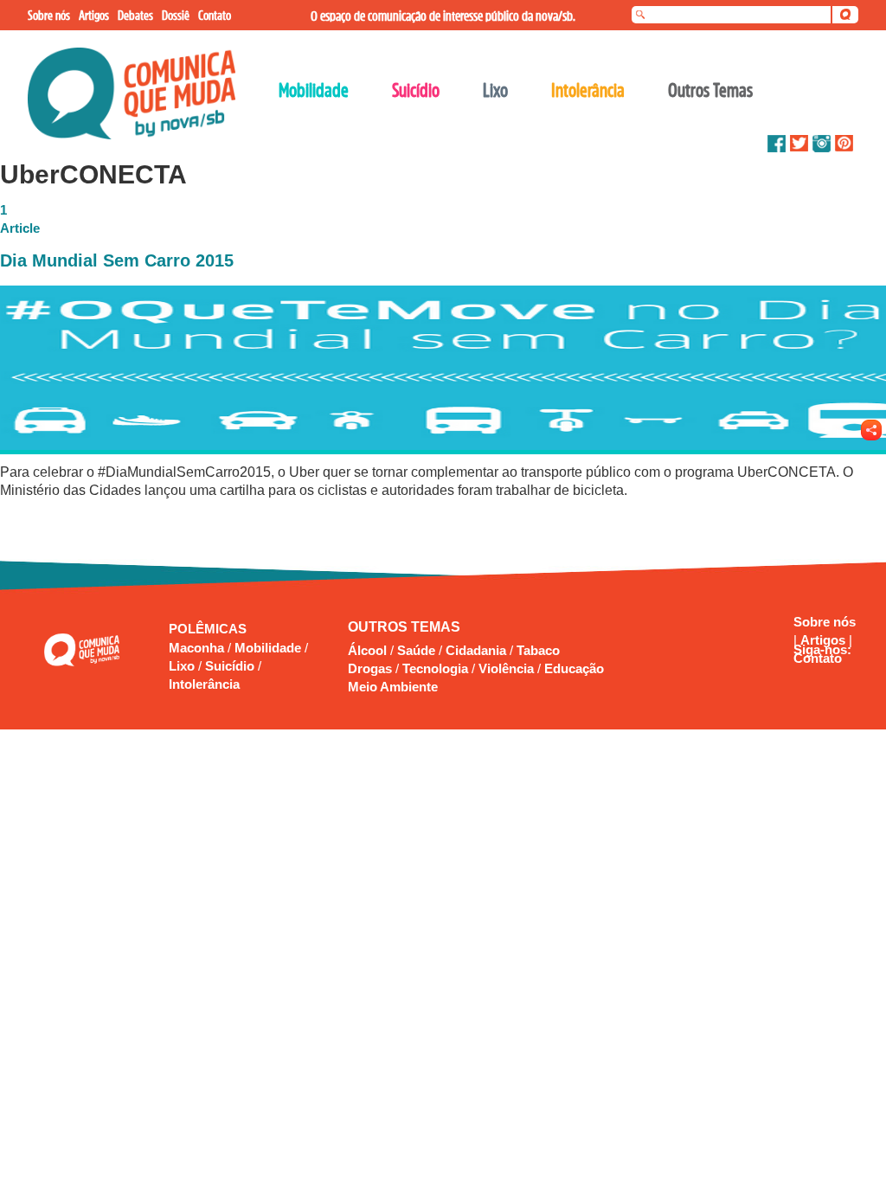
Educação (574, 668)
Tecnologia (435, 668)
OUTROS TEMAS (404, 627)
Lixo (183, 665)
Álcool (367, 650)
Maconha (198, 647)
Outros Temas (710, 90)
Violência (506, 668)
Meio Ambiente (393, 686)
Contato (817, 658)
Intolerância (204, 684)
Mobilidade (269, 647)
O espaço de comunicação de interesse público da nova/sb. (443, 15)
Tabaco (538, 650)
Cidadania (476, 650)
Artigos (824, 640)
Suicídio (231, 665)
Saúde (416, 650)
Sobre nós (824, 621)
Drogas (370, 668)
